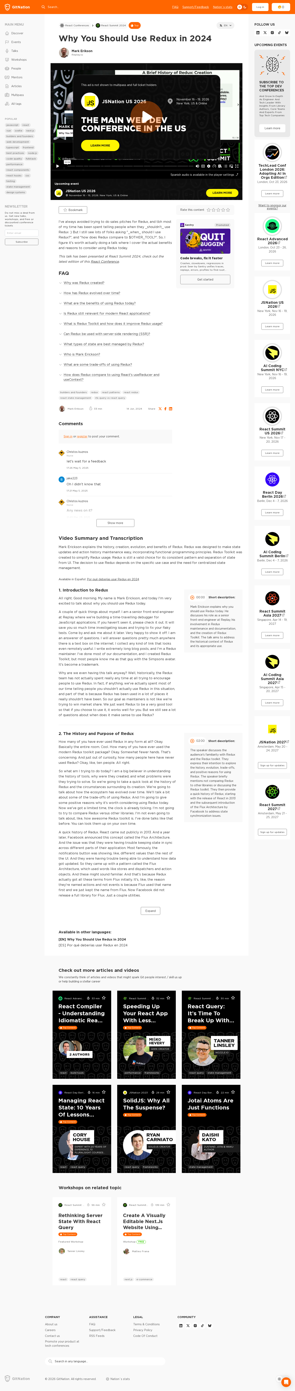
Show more (115, 523)
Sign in (68, 436)
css (27, 175)
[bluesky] (286, 32)
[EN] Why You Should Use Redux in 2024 (92, 939)
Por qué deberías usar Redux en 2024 (113, 579)
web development (17, 141)
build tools (77, 1072)
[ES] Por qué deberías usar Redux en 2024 (93, 945)
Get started (205, 279)
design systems (15, 192)
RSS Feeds (97, 1336)
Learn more (222, 192)
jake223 (72, 478)
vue (8, 130)
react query (196, 1072)
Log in (260, 7)
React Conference (105, 261)
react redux (131, 392)
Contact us (52, 1336)
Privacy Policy (142, 1330)
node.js (32, 153)
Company (52, 1316)
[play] (146, 117)
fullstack (31, 158)
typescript (12, 147)
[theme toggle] (242, 7)
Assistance (98, 1316)
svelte (18, 130)
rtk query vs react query (110, 398)
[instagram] (272, 32)
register (82, 436)
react (63, 1072)
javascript (12, 125)
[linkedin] (257, 32)
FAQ (175, 7)
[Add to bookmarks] (102, 998)
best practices (15, 153)
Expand (150, 911)
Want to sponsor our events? (272, 207)
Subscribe (22, 241)
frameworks (152, 1072)
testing (10, 181)
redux (94, 392)
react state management (75, 398)
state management (219, 1072)
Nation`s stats (222, 7)
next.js (128, 1279)
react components (17, 170)
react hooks (13, 175)
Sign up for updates (272, 765)
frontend (28, 147)
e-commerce (144, 1279)
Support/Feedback (195, 7)
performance (133, 1072)
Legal (138, 1316)
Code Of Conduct (145, 1336)
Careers (50, 1330)
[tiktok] (279, 32)
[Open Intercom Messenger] (286, 1382)
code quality (14, 158)
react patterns (111, 392)
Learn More (100, 145)
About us (51, 1324)
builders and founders (73, 392)
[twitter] (265, 32)
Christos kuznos (77, 451)
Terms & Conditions (146, 1324)
